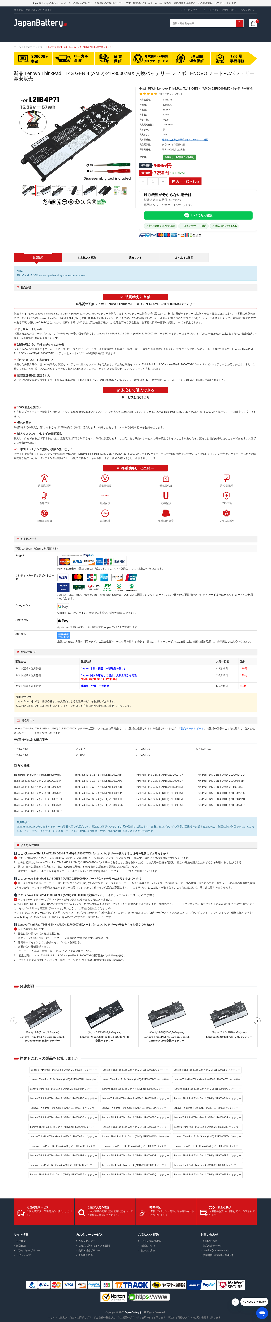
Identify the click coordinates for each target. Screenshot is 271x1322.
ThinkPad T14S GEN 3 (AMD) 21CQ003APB (98, 780)
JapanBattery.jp (133, 1312)
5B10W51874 (203, 749)
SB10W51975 (21, 749)
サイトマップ (23, 1255)
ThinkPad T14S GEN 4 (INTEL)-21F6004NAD (220, 799)
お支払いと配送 (87, 257)
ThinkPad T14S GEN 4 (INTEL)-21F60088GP (38, 811)
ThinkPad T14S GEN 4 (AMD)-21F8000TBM (159, 787)
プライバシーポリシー (28, 1250)
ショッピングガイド (191, 9)
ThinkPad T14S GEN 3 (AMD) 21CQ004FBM (220, 780)
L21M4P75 (80, 749)
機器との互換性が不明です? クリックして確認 (185, 139)
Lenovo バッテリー (34, 47)
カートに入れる (187, 181)
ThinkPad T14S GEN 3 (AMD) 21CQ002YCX (159, 774)
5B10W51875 (143, 755)
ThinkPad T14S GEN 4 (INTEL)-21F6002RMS (160, 793)
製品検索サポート (212, 1245)
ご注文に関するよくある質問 (94, 1245)
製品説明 (38, 257)
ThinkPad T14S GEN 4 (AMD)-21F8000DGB (98, 787)
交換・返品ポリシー (89, 1250)
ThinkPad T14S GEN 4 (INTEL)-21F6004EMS (160, 799)
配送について (148, 1245)
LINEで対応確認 (201, 215)
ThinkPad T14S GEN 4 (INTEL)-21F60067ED (220, 805)
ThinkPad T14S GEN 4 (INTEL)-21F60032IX (98, 799)
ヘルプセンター (248, 9)
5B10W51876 (143, 749)
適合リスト (135, 257)
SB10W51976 (21, 755)
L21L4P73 (80, 755)
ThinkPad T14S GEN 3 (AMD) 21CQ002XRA (98, 774)
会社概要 (214, 9)
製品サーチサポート (192, 728)
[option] (74, 139)
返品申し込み (86, 1255)
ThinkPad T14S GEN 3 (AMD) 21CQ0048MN (159, 780)
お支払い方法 (148, 1250)
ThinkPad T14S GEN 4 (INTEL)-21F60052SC (99, 805)
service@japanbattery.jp (216, 1250)
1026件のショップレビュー (173, 94)
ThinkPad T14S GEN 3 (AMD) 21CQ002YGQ (220, 774)
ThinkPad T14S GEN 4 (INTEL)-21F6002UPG (220, 793)
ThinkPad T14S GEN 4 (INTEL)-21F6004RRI (37, 805)
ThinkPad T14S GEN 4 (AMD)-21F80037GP (37, 793)
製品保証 (21, 1245)
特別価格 (145, 172)
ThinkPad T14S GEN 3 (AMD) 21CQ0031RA (37, 780)
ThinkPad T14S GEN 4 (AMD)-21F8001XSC (219, 787)
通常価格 (145, 165)
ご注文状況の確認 (151, 1240)
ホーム (17, 47)
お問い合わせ (229, 9)
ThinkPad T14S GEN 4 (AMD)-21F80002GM (37, 787)
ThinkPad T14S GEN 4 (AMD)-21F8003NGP (98, 793)
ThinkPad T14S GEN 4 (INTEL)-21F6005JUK (160, 805)
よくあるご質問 (184, 257)
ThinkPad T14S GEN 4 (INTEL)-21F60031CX (38, 799)
